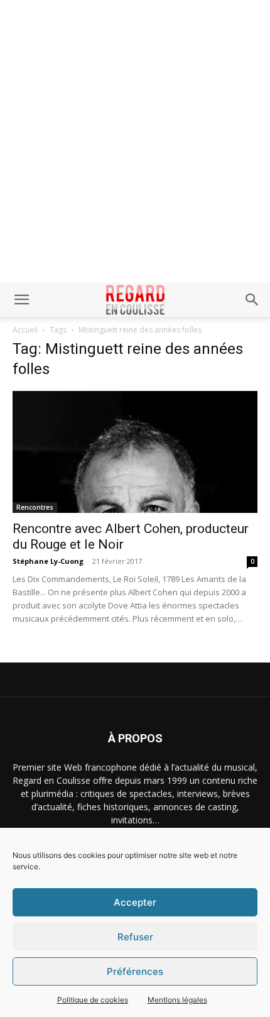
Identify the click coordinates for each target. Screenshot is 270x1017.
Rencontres (34, 507)
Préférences (135, 971)
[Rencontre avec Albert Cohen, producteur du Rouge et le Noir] (135, 452)
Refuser (135, 937)
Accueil (25, 329)
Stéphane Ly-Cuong (48, 561)
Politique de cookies (92, 999)
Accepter (135, 902)
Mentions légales (177, 999)
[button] (21, 300)
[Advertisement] (135, 141)
